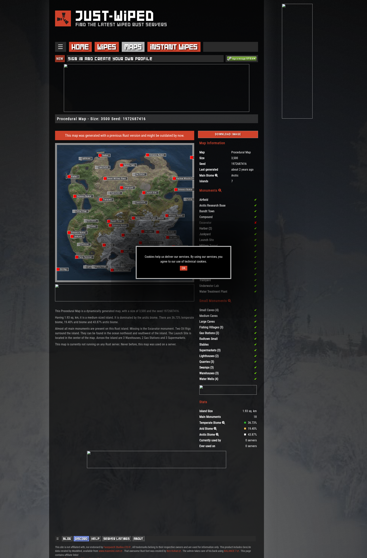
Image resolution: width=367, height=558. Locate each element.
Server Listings (117, 538)
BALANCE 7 (230, 550)
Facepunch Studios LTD (116, 547)
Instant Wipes (174, 46)
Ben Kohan (172, 550)
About (138, 538)
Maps (133, 46)
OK (183, 268)
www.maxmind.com (109, 550)
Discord (81, 538)
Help (96, 538)
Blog (67, 538)
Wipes (106, 46)
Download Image (228, 134)
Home (80, 46)
